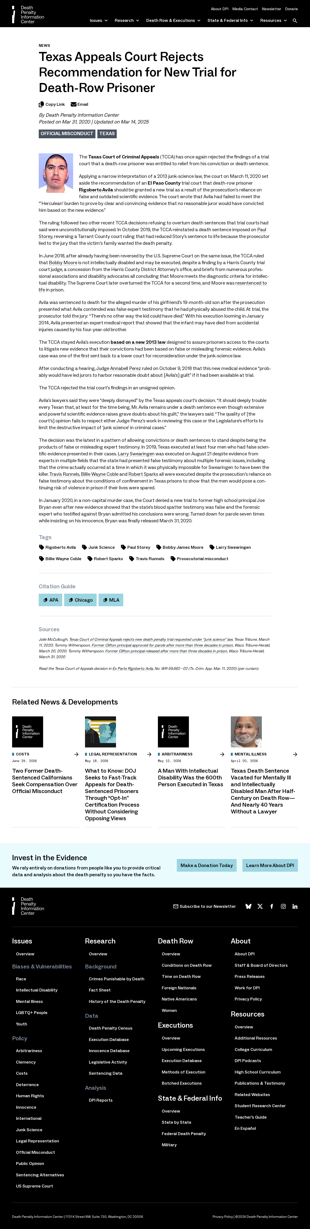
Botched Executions (182, 1083)
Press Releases (250, 976)
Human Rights (30, 1095)
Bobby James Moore (183, 547)
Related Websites (252, 1094)
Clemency (26, 1062)
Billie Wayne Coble (99, 474)
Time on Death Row (181, 976)
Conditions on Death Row (187, 965)
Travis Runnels (64, 474)
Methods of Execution (183, 1072)
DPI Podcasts (248, 1060)
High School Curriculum (258, 1072)
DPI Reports (101, 1100)
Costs (22, 1073)
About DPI (219, 9)
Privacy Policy (248, 999)
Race (21, 979)
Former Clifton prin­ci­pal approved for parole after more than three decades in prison (162, 645)
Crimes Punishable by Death (116, 979)
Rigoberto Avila (61, 547)
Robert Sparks (143, 474)
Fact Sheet (100, 990)
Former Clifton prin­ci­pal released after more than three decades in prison (166, 651)
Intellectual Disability (36, 990)
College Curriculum (253, 1049)
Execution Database (109, 1039)
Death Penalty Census (110, 1028)
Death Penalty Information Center (82, 115)
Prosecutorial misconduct (202, 558)
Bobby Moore (63, 262)
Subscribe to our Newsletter (208, 906)
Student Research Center (260, 1105)
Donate (291, 9)
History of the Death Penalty (117, 1001)
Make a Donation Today (207, 865)
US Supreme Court (34, 1186)
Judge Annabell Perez (118, 368)
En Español (245, 1128)
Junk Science (101, 547)
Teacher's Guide (251, 1117)
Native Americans (179, 999)
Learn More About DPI (270, 865)
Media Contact (245, 9)
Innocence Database (109, 1050)
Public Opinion (30, 1163)
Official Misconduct (67, 133)
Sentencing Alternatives (40, 1175)
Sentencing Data (105, 1073)
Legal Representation (37, 1141)
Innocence (26, 1107)
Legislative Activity (108, 1062)
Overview (25, 954)
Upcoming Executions (183, 1049)
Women (169, 1010)
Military (169, 1144)
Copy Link (55, 104)
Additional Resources (256, 1038)
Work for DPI (247, 988)
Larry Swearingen (136, 454)
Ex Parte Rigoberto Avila (132, 668)
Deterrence (27, 1084)
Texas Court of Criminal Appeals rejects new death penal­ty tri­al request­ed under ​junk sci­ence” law (150, 639)
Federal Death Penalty (184, 1133)
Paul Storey (138, 547)
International (28, 1118)
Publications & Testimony (260, 1083)
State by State (176, 1122)
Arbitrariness (29, 1050)
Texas (107, 133)
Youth (21, 1024)
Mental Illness (29, 1001)
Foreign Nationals (179, 988)
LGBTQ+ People (31, 1012)
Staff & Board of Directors (261, 965)
